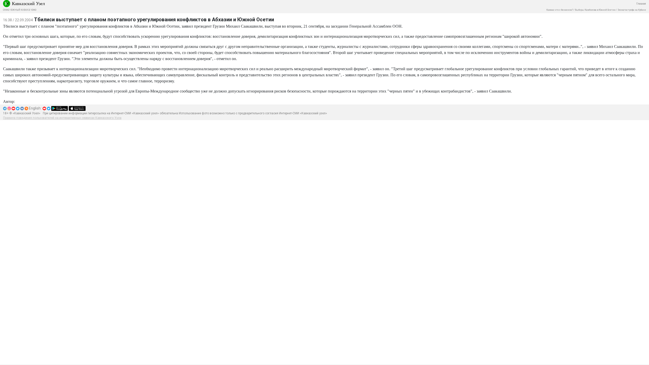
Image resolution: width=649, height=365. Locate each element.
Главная (641, 3)
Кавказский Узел (28, 3)
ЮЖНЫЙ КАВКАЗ (20, 10)
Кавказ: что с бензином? (559, 10)
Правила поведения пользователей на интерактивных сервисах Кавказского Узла (62, 118)
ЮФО (33, 10)
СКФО (6, 10)
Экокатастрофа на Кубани (632, 10)
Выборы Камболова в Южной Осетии (595, 10)
